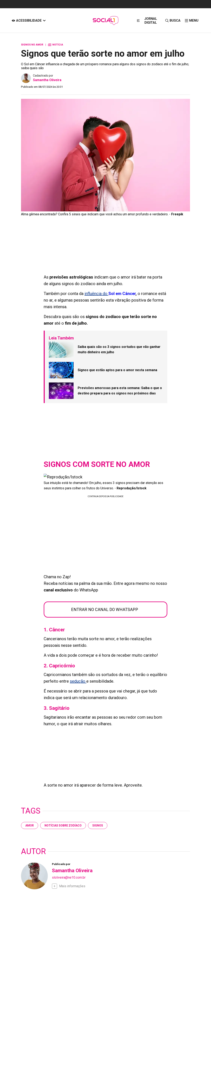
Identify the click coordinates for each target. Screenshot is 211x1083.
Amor (29, 825)
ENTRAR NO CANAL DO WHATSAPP (104, 609)
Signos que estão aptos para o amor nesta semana (117, 370)
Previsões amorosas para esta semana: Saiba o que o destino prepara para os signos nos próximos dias (120, 390)
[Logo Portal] (105, 20)
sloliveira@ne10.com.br (69, 877)
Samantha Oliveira (47, 80)
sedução (78, 681)
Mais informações (72, 886)
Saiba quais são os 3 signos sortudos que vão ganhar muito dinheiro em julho (119, 349)
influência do (96, 293)
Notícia (55, 44)
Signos (97, 825)
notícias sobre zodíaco (63, 825)
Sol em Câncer (122, 293)
